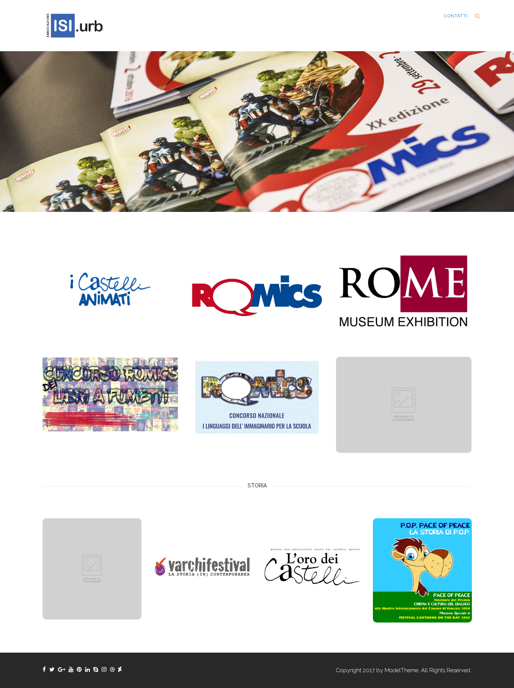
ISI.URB (426, 15)
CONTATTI (456, 15)
